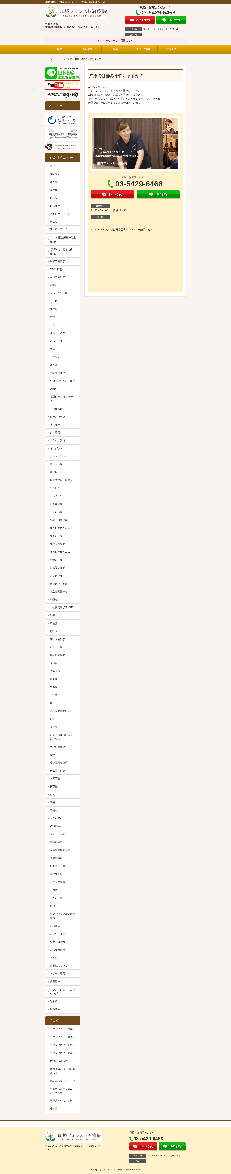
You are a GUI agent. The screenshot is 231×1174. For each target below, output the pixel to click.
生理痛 (54, 687)
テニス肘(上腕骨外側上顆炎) (63, 239)
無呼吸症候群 (57, 639)
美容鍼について (59, 965)
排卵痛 (54, 679)
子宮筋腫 (55, 671)
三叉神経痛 (56, 512)
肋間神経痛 (56, 536)
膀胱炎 (54, 663)
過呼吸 (54, 631)
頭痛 (52, 802)
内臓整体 (55, 957)
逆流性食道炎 (57, 770)
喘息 (52, 906)
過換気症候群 (57, 655)
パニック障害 (57, 882)
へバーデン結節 (59, 293)
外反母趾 (55, 488)
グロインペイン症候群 (62, 380)
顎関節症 (55, 173)
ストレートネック (60, 213)
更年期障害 (56, 842)
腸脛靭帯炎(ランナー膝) (61, 398)
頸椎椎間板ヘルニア (61, 528)
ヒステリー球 (57, 866)
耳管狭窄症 (56, 874)
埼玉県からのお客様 (61, 1100)
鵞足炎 (54, 365)
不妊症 (54, 695)
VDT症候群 (56, 826)
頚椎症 (54, 181)
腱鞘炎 (54, 285)
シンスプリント (59, 456)
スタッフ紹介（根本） (62, 1029)
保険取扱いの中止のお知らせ (62, 1070)
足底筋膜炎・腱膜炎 (61, 480)
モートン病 (56, 464)
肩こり (54, 221)
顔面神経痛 (56, 504)
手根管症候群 (57, 277)
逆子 (52, 703)
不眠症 (54, 599)
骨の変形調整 (57, 949)
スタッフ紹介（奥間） (62, 1037)
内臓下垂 (55, 778)
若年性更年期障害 (60, 850)
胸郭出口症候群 (59, 520)
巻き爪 (54, 1001)
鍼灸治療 (55, 1009)
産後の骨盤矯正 (59, 746)
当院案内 (87, 49)
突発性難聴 (56, 858)
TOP (59, 49)
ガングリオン (57, 933)
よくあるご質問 (64, 59)
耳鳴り (54, 810)
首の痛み (55, 205)
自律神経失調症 (59, 583)
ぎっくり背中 (57, 333)
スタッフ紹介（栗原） (62, 1053)
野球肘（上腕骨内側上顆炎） (62, 251)
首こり (54, 197)
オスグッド (56, 448)
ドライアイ (56, 818)
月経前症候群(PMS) (61, 711)
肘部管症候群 (57, 261)
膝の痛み (55, 424)
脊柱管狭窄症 (57, 544)
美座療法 (55, 981)
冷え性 (54, 1108)
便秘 (52, 754)
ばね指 (54, 301)
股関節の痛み (57, 373)
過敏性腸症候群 (59, 762)
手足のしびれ (57, 496)
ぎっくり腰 (56, 341)
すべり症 (55, 356)
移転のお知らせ (59, 1060)
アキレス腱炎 (57, 440)
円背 (52, 325)
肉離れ (54, 388)
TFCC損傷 (56, 269)
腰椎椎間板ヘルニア (61, 551)
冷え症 (54, 726)
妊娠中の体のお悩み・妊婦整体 (62, 736)
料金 (115, 49)
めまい (54, 794)
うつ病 (54, 890)
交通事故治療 (57, 941)
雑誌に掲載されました (62, 1080)
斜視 (52, 166)
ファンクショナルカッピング (62, 991)
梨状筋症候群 (57, 567)
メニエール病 (57, 834)
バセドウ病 (56, 647)
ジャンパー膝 (57, 416)
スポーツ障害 (57, 973)
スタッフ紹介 (143, 49)
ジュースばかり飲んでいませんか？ (62, 1090)
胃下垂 (54, 786)
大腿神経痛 (56, 575)
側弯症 (54, 309)
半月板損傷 (56, 408)
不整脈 (54, 623)
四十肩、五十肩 (59, 229)
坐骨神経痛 (56, 559)
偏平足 (54, 472)
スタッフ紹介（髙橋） (62, 1045)
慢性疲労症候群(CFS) (62, 607)
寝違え (54, 189)
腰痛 (52, 349)
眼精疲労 (55, 925)
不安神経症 (56, 897)
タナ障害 (55, 432)
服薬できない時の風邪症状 (62, 916)
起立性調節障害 (59, 591)
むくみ (54, 719)
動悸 (52, 615)
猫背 (52, 317)
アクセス (172, 49)
